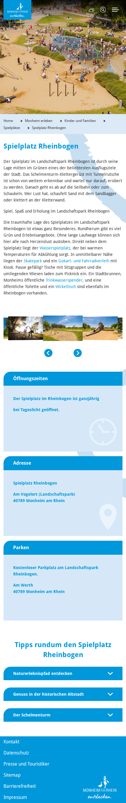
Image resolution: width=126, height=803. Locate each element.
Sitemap (12, 775)
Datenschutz (16, 753)
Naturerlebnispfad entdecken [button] (42, 673)
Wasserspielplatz (55, 248)
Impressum (15, 797)
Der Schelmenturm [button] (31, 715)
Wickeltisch (66, 286)
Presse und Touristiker (26, 764)
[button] (28, 353)
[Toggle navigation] (115, 9)
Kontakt (11, 742)
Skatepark (33, 261)
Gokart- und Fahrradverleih (83, 261)
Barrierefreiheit (20, 786)
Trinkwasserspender (64, 280)
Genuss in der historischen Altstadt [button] (48, 694)
